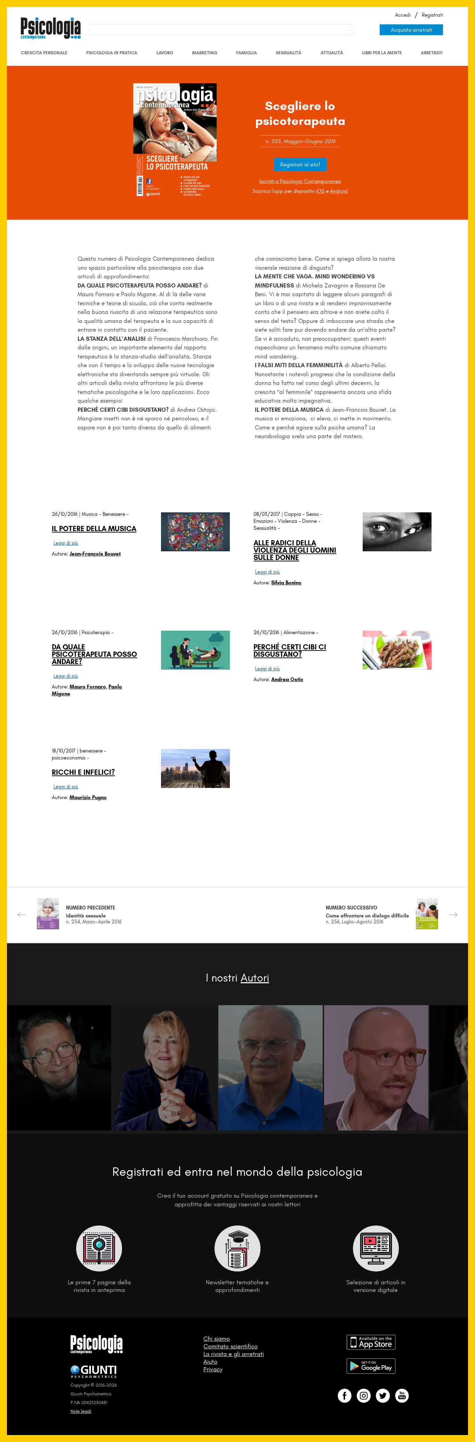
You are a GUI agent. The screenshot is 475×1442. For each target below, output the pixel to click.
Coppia (292, 514)
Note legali (81, 1411)
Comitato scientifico (230, 1346)
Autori (255, 977)
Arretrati (432, 52)
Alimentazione (299, 632)
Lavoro (164, 52)
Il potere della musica (94, 528)
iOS (320, 191)
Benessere (114, 514)
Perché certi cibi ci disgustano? (289, 651)
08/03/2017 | (268, 514)
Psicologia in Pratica (111, 52)
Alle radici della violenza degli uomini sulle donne (294, 550)
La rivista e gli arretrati (233, 1354)
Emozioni (263, 521)
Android (339, 191)
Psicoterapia (96, 632)
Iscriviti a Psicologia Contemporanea (300, 181)
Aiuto (210, 1361)
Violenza (287, 521)
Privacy (213, 1369)
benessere (91, 751)
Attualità (332, 52)
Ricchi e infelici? (83, 772)
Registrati (432, 15)
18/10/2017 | (66, 751)
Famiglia (246, 52)
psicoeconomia (69, 758)
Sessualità (288, 52)
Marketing (204, 52)
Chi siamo (216, 1338)
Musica (90, 514)
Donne (309, 521)
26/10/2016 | (67, 514)
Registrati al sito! (300, 164)
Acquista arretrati (411, 29)
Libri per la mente (382, 52)
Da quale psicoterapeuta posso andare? (94, 654)
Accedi (403, 15)
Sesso (312, 514)
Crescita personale (44, 52)
